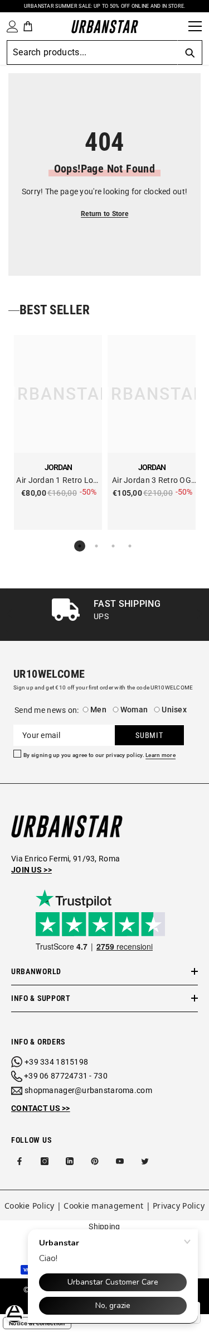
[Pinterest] (94, 1161)
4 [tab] (129, 546)
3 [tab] (113, 546)
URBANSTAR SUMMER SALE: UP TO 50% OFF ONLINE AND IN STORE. (105, 6)
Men (98, 709)
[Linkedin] (69, 1161)
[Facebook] (19, 1161)
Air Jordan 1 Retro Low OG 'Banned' (57, 481)
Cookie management (103, 1205)
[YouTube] (119, 1161)
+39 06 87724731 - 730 (66, 1075)
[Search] (176, 26)
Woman (134, 709)
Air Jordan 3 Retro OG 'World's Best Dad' (151, 481)
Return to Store (104, 214)
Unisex (174, 709)
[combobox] (92, 52)
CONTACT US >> (40, 1108)
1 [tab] (79, 546)
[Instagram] (44, 1161)
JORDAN (58, 467)
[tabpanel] (58, 432)
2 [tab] (96, 546)
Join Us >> (31, 869)
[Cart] (28, 26)
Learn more (160, 755)
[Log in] (10, 26)
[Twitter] (145, 1161)
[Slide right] (199, 614)
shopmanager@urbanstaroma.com (88, 1090)
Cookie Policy (29, 1205)
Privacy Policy (179, 1205)
